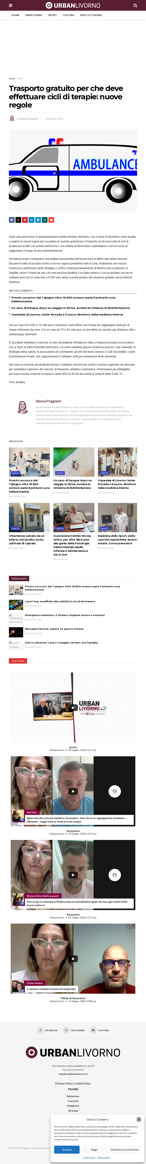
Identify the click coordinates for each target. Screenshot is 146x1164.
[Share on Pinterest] (25, 220)
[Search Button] (135, 5)
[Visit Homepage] (73, 5)
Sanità (20, 78)
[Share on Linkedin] (31, 220)
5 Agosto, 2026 (17, 548)
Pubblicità (73, 1105)
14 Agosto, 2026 (62, 492)
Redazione (73, 1096)
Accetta (67, 1149)
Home (15, 15)
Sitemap (73, 1110)
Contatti (73, 1100)
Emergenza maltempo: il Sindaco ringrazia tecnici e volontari (65, 615)
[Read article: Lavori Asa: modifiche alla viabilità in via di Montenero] (16, 605)
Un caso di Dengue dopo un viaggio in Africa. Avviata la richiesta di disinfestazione (70, 308)
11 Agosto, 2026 (107, 492)
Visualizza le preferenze (125, 1149)
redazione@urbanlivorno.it (73, 1073)
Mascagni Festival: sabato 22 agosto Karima (54, 628)
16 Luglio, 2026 (107, 548)
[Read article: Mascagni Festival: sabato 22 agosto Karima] (16, 632)
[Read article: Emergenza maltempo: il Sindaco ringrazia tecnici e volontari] (16, 618)
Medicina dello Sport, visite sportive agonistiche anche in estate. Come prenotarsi (118, 539)
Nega (94, 1149)
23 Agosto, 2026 (18, 496)
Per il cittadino (91, 15)
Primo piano (33, 15)
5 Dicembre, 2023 (54, 118)
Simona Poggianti (29, 118)
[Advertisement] (73, 46)
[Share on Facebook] (12, 220)
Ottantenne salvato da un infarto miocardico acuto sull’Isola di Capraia (27, 539)
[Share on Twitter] (18, 220)
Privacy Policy (103, 1157)
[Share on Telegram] (38, 220)
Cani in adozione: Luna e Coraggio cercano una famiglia (61, 642)
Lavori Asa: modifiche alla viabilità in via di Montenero (60, 601)
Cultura (68, 15)
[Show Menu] (10, 5)
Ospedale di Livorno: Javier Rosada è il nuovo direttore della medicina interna (67, 314)
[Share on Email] (51, 220)
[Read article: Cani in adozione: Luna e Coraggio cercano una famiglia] (16, 646)
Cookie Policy (89, 1157)
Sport (52, 15)
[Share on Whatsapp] (45, 220)
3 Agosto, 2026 (62, 559)
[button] (139, 1119)
